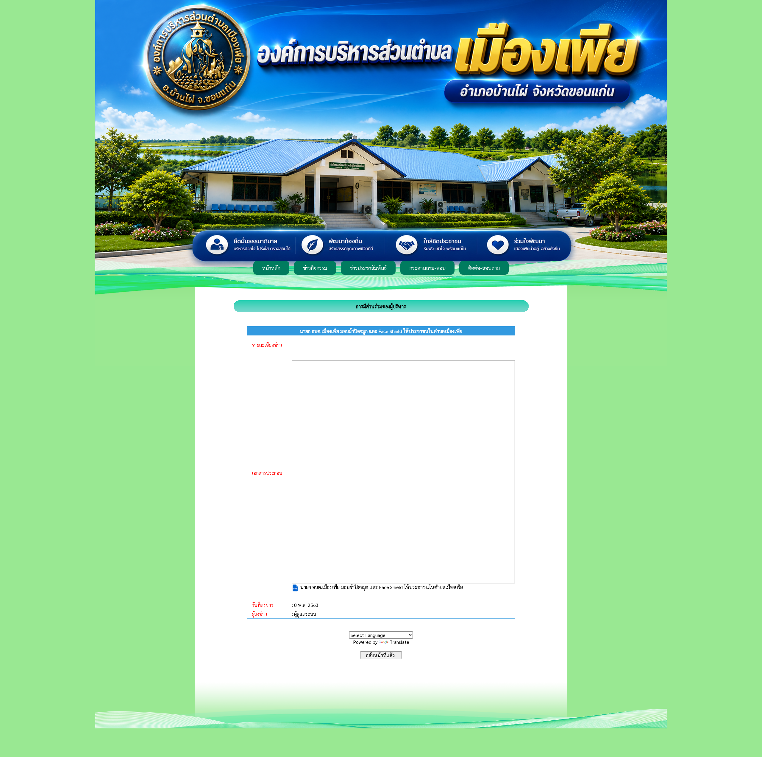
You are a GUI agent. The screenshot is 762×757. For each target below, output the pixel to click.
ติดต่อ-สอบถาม (484, 268)
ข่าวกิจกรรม (315, 268)
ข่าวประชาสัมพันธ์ (368, 268)
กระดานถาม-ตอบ (427, 268)
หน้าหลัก (271, 268)
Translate (399, 642)
